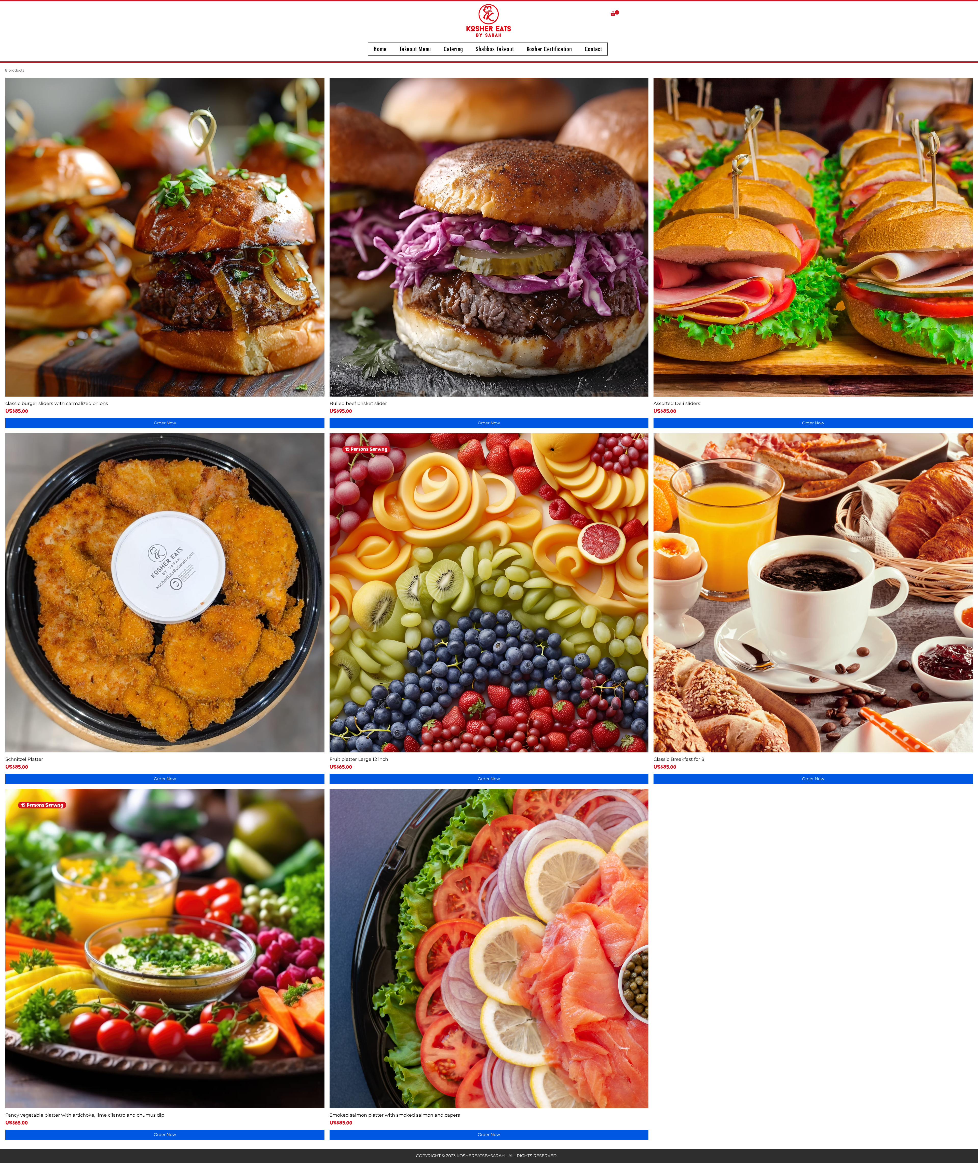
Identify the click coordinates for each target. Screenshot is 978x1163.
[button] (614, 13)
